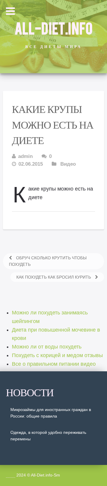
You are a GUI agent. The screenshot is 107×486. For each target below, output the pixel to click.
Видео (68, 164)
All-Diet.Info (53, 27)
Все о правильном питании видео (54, 364)
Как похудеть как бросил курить (54, 277)
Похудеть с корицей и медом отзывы (57, 355)
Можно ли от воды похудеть (46, 347)
